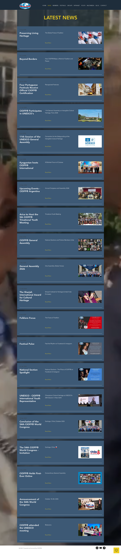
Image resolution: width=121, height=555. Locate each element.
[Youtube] (100, 548)
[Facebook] (104, 548)
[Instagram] (97, 548)
